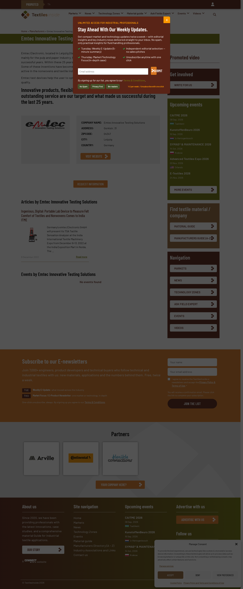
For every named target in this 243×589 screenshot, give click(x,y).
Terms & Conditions (134, 80)
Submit (155, 71)
